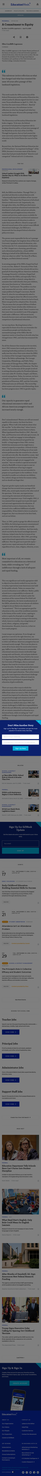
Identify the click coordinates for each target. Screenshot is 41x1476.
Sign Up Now (20, 748)
